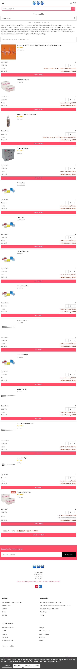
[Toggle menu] (3, 3)
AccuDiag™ (43, 612)
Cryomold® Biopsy (23, 148)
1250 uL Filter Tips (23, 251)
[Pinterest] (36, 586)
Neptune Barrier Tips (24, 492)
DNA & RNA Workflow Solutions (12, 602)
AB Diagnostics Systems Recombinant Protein (55, 605)
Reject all (17, 666)
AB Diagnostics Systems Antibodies (51, 602)
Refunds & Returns (48, 653)
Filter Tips (20, 217)
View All (41, 640)
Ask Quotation (6, 605)
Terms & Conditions (10, 653)
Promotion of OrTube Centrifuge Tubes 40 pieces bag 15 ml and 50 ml (39, 45)
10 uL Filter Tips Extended (25, 423)
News (3, 612)
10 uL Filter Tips (22, 458)
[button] (74, 18)
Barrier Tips (21, 183)
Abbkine (42, 637)
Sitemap (4, 615)
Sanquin (42, 628)
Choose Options (38, 74)
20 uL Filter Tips (22, 389)
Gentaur (4, 634)
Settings (7, 666)
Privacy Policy (66, 653)
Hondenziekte (8, 646)
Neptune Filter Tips (23, 80)
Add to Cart (38, 178)
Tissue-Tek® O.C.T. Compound (26, 114)
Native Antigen (44, 634)
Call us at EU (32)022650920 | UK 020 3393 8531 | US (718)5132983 (38, 582)
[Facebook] (40, 586)
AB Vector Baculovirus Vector (49, 609)
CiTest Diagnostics (45, 631)
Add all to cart (38, 535)
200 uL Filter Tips (22, 320)
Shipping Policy (29, 653)
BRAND (4, 631)
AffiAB (42, 615)
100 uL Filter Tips (22, 355)
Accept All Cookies (32, 666)
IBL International (7, 640)
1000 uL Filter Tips (23, 286)
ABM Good (5, 637)
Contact (4, 609)
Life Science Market (8, 628)
